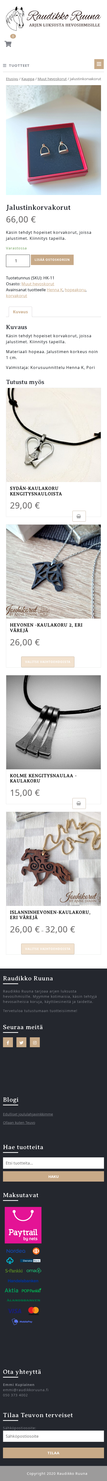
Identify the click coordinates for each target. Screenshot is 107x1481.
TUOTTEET (19, 65)
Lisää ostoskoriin (52, 260)
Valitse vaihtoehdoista (47, 662)
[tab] (99, 64)
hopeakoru (75, 289)
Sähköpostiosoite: (19, 1428)
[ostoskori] (7, 45)
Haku (53, 1176)
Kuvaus (20, 312)
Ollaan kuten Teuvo (19, 1122)
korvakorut (16, 295)
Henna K (55, 289)
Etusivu (12, 78)
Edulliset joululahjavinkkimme (28, 1114)
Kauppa (27, 78)
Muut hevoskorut (52, 78)
